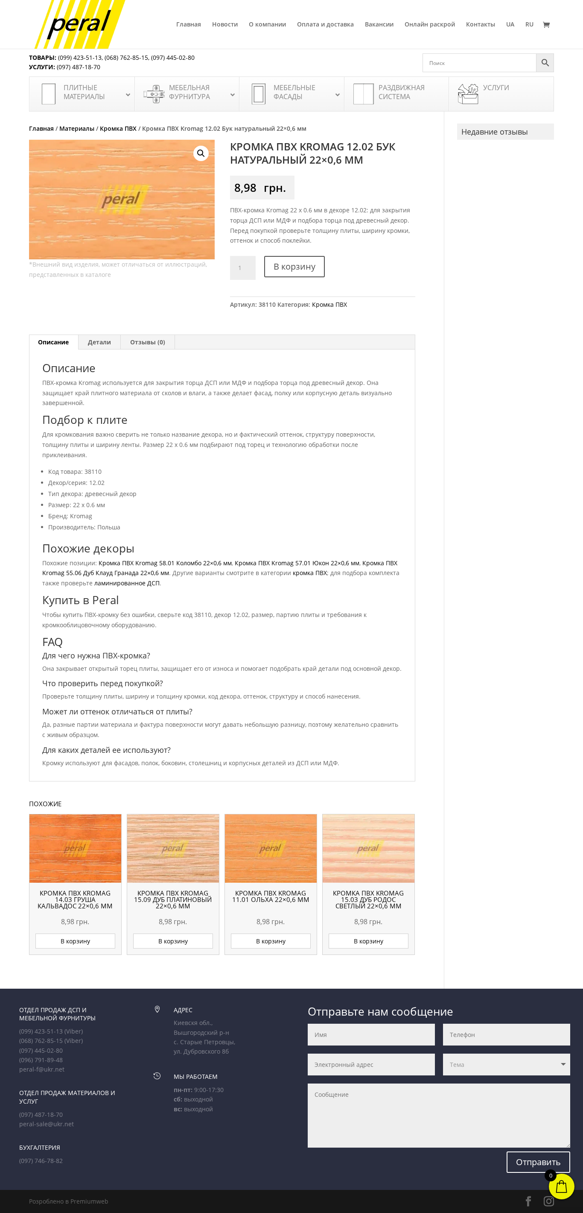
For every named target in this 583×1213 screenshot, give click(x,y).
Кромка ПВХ (118, 128)
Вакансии (379, 24)
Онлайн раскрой (430, 24)
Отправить (538, 1162)
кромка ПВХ (310, 573)
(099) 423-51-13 (79, 57)
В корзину (294, 266)
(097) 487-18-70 (77, 67)
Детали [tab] (99, 342)
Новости (225, 24)
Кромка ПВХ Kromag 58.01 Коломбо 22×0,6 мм (165, 563)
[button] (201, 153)
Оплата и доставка (325, 24)
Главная (188, 24)
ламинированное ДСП (127, 583)
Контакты (480, 24)
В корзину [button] (75, 941)
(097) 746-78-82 (41, 1161)
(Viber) (73, 1031)
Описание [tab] (53, 342)
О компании (267, 24)
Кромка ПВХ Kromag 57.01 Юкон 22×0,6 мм (297, 563)
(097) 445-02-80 (173, 57)
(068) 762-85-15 (126, 57)
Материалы (76, 128)
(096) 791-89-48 (41, 1060)
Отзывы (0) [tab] (147, 342)
